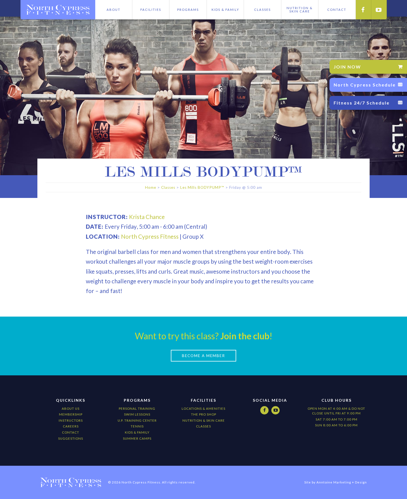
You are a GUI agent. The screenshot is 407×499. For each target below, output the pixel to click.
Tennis (137, 426)
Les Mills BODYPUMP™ (202, 187)
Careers (71, 426)
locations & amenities (203, 408)
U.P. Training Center (137, 420)
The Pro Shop (203, 414)
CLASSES (203, 426)
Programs (188, 9)
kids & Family (137, 432)
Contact (70, 432)
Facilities (150, 9)
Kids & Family (225, 9)
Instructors (71, 420)
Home (150, 187)
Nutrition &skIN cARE (300, 9)
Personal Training (137, 408)
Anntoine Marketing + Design (341, 482)
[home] (57, 9)
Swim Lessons (137, 414)
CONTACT (336, 9)
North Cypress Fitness (150, 236)
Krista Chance (147, 216)
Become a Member (203, 355)
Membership (71, 414)
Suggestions (70, 438)
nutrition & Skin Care (203, 420)
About (113, 9)
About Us (70, 408)
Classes (262, 9)
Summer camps (137, 438)
